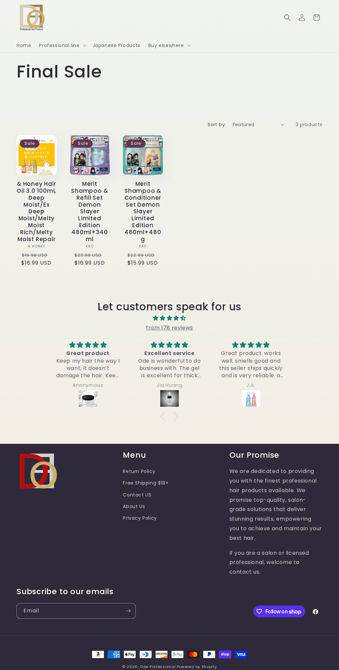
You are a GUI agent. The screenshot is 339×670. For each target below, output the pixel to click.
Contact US (137, 494)
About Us (134, 506)
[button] (61, 45)
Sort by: (217, 124)
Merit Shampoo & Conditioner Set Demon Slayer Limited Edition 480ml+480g (143, 211)
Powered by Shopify (197, 666)
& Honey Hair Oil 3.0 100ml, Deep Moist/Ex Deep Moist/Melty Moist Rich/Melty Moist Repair (36, 211)
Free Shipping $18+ (146, 483)
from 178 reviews (169, 328)
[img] (169, 318)
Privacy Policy (140, 518)
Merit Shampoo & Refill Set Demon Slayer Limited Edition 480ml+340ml (89, 211)
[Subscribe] (128, 611)
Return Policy (139, 471)
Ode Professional (157, 666)
